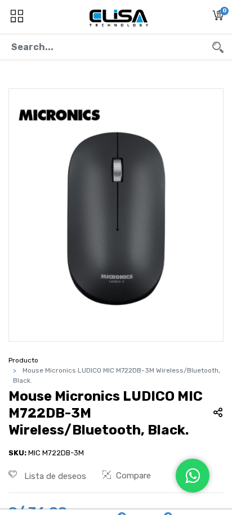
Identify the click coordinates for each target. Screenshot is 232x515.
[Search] (218, 47)
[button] (218, 17)
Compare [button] (133, 476)
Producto (23, 360)
